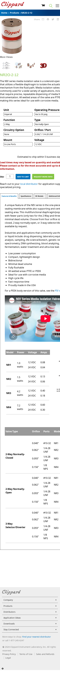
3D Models (39, 196)
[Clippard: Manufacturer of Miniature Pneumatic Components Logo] (13, 5)
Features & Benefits (9, 196)
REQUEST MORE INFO (43, 177)
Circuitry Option (13, 130)
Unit (6, 110)
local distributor (29, 184)
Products (14, 12)
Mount (7, 140)
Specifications (26, 196)
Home (4, 12)
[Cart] (43, 6)
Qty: (2, 176)
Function (9, 120)
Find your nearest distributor (36, 636)
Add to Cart (23, 177)
